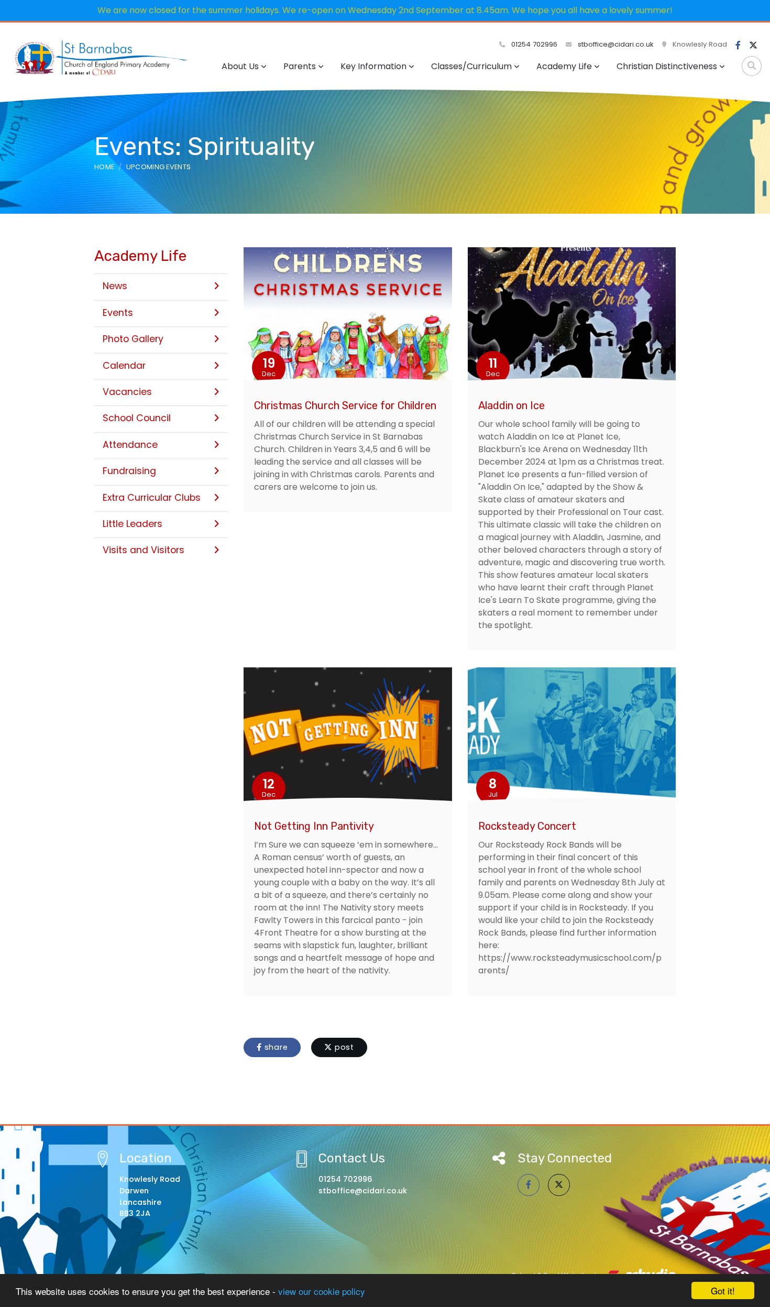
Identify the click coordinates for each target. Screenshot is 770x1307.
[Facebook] (738, 45)
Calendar (124, 365)
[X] (753, 45)
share (275, 1047)
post (343, 1047)
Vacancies (127, 392)
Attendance (130, 444)
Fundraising (129, 471)
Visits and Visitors (143, 550)
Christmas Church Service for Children (345, 405)
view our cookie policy (321, 1291)
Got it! (723, 1290)
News (115, 286)
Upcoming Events (158, 166)
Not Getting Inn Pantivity (314, 826)
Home (104, 166)
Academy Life (564, 66)
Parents (299, 66)
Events (118, 312)
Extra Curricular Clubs (152, 497)
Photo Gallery (133, 339)
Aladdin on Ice (511, 405)
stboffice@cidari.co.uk (616, 44)
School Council (137, 418)
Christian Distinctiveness (667, 66)
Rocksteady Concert (527, 826)
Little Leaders (132, 524)
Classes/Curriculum (471, 66)
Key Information (373, 66)
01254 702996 (533, 44)
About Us (240, 66)
